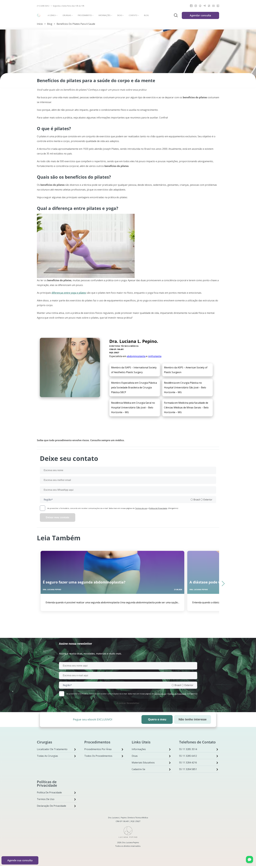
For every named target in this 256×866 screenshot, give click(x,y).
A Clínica (52, 15)
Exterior (207, 499)
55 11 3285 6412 (188, 755)
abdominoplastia (136, 356)
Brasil (196, 499)
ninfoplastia (154, 356)
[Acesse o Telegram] (204, 6)
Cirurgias (67, 15)
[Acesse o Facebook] (200, 6)
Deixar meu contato (57, 517)
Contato (133, 15)
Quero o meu (157, 719)
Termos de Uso (45, 799)
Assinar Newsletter (128, 703)
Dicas (119, 15)
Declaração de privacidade (51, 805)
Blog (146, 15)
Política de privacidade (49, 792)
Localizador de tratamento (52, 749)
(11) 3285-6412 (43, 6)
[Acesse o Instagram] (196, 6)
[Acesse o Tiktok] (209, 6)
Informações (104, 15)
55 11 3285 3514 (188, 749)
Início (40, 23)
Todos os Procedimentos (98, 755)
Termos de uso (141, 508)
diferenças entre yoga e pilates (69, 292)
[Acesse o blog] (191, 6)
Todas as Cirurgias (47, 755)
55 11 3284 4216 (188, 762)
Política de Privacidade (158, 508)
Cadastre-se (138, 769)
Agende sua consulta (19, 860)
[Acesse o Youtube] (213, 6)
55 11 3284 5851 (188, 769)
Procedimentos (85, 15)
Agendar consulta (200, 15)
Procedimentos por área (97, 749)
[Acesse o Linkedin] (218, 6)
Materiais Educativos (143, 762)
